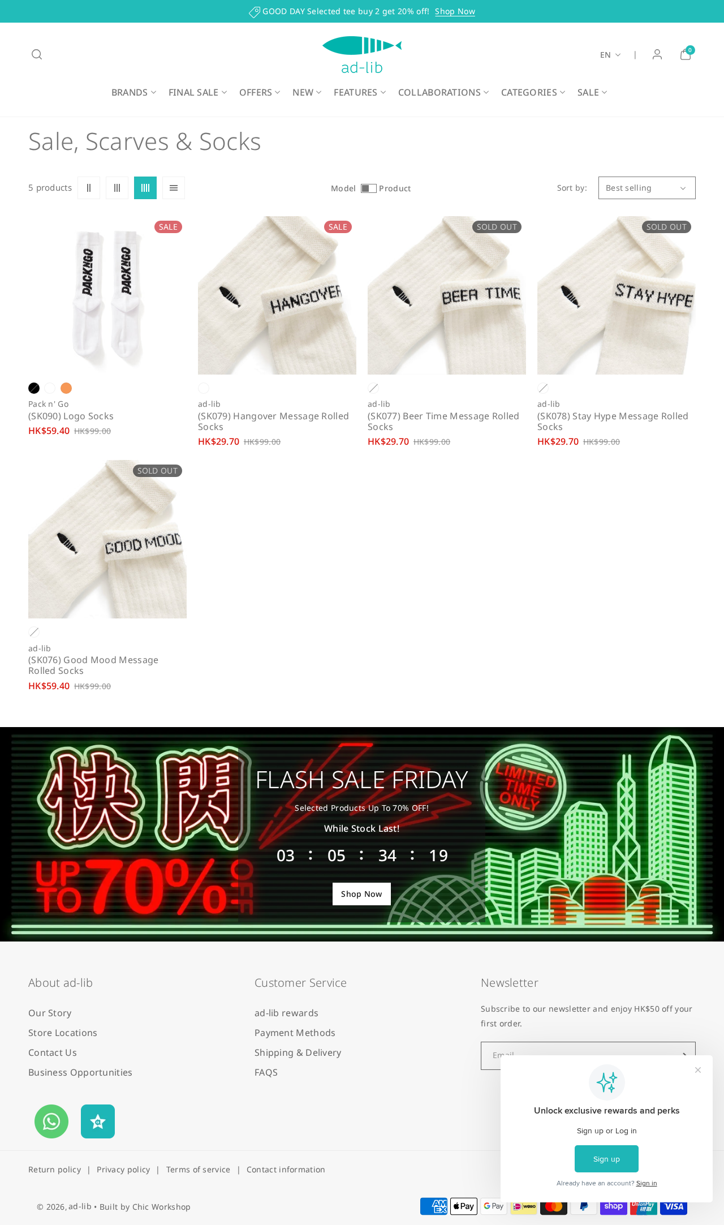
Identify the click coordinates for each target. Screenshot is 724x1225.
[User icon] (657, 54)
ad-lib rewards (286, 1013)
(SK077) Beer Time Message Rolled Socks (444, 421)
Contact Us (52, 1052)
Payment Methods (295, 1032)
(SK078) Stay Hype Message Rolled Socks (613, 421)
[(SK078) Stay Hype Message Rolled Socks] (616, 295)
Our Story (50, 1013)
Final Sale (194, 92)
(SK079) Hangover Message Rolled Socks (273, 421)
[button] (36, 54)
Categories (529, 92)
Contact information (286, 1169)
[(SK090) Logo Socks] (107, 295)
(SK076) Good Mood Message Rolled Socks (93, 665)
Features (355, 92)
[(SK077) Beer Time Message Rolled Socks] (447, 295)
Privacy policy (123, 1169)
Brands (129, 92)
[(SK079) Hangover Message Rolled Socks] (277, 295)
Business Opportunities (80, 1072)
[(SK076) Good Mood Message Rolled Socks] (107, 539)
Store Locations (63, 1032)
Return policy (54, 1169)
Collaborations (439, 92)
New (302, 92)
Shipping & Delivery (298, 1052)
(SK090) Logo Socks (71, 416)
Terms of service (198, 1169)
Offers (256, 92)
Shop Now (455, 11)
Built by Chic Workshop (145, 1206)
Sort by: (572, 187)
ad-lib (80, 1206)
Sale (588, 92)
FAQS (266, 1072)
